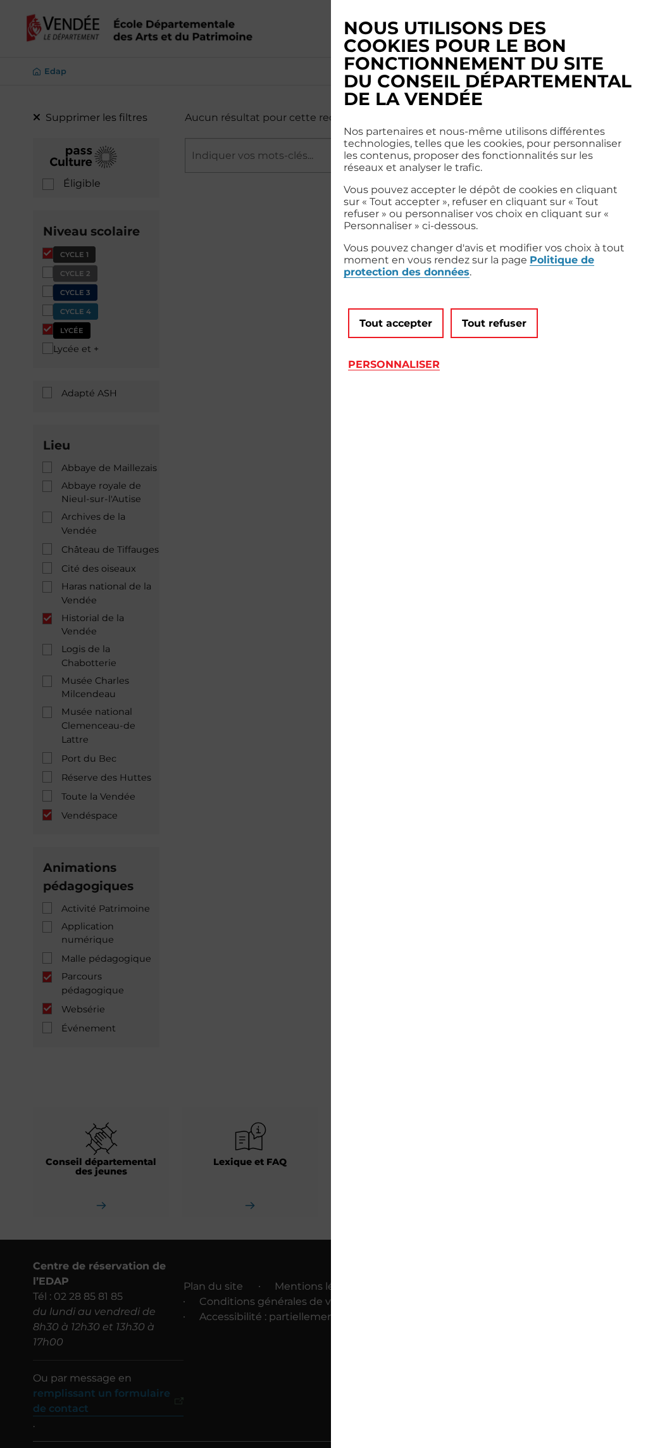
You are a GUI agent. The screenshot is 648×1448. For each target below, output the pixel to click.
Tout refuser (494, 323)
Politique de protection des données (469, 266)
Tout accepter (395, 323)
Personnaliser (394, 364)
